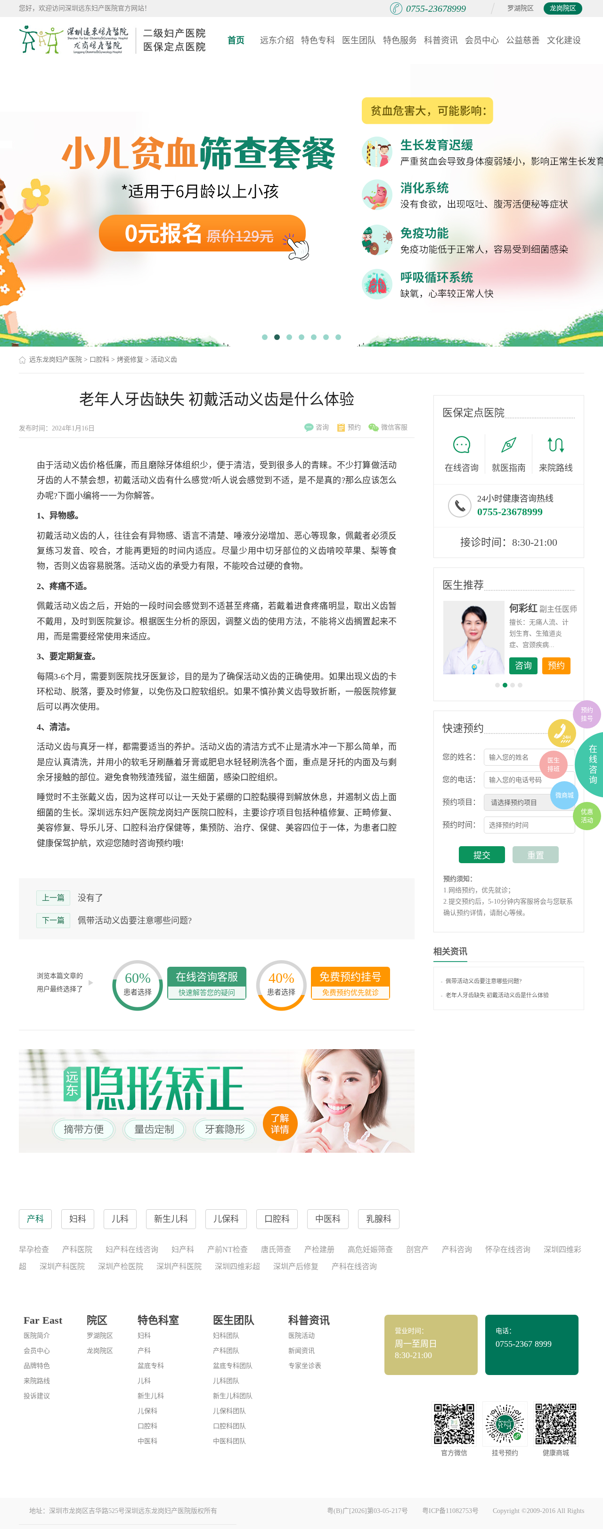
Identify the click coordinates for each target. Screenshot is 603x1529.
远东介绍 (277, 40)
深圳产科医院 (62, 1266)
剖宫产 (417, 1250)
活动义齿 (164, 359)
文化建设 (564, 40)
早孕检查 (34, 1250)
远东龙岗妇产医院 (55, 359)
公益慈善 (523, 40)
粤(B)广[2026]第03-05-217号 (367, 1510)
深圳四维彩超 (237, 1266)
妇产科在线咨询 (132, 1250)
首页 (236, 40)
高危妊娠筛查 (370, 1250)
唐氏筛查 (276, 1250)
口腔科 (99, 359)
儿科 (144, 1380)
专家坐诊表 (304, 1365)
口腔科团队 (229, 1426)
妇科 (144, 1335)
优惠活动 (587, 816)
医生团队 (359, 40)
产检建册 (319, 1250)
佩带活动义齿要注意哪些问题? (135, 920)
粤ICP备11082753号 (450, 1510)
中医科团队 (229, 1441)
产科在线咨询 (354, 1266)
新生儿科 (151, 1396)
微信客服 (394, 427)
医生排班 (553, 764)
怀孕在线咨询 (507, 1250)
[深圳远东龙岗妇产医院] (113, 40)
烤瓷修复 (130, 359)
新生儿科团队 (233, 1396)
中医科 (147, 1441)
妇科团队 (226, 1335)
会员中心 (482, 40)
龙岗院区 (563, 8)
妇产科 (182, 1250)
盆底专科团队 (233, 1365)
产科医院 (77, 1250)
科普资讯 (441, 40)
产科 (144, 1350)
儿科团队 (226, 1380)
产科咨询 (457, 1250)
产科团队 (226, 1350)
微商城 (564, 795)
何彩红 (523, 608)
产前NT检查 (227, 1250)
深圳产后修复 (295, 1266)
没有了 (90, 898)
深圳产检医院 (120, 1266)
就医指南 (509, 468)
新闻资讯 (301, 1350)
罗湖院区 (520, 8)
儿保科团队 (229, 1411)
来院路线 (556, 468)
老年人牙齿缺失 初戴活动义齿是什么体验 (497, 995)
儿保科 (147, 1411)
